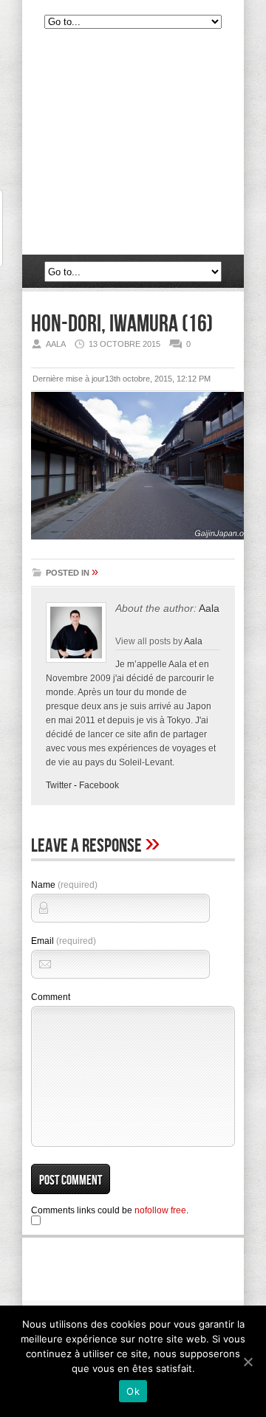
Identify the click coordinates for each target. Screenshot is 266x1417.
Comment (50, 997)
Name (64, 885)
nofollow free (160, 1210)
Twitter (59, 785)
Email (63, 941)
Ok (133, 1391)
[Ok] (247, 1361)
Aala (209, 608)
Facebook (99, 785)
